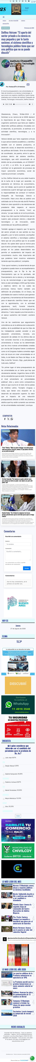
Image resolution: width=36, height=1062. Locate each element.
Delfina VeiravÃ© (13, 20)
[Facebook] (20, 1)
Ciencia (23, 20)
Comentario (8, 548)
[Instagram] (23, 1)
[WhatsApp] (14, 1)
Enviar (27, 568)
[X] (17, 1)
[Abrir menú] (3, 17)
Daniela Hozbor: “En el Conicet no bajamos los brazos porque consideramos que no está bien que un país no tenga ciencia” (18, 514)
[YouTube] (29, 1)
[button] (11, 1)
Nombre (7, 541)
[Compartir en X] (8, 419)
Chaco (4, 20)
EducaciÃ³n (6, 23)
